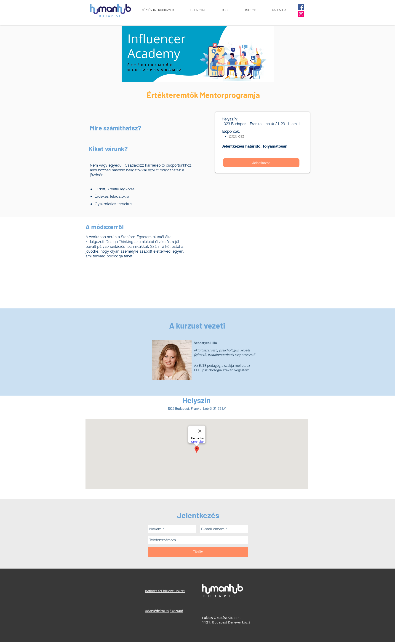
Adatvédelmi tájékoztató (164, 610)
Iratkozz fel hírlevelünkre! (165, 590)
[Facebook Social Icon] (301, 7)
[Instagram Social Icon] (301, 14)
